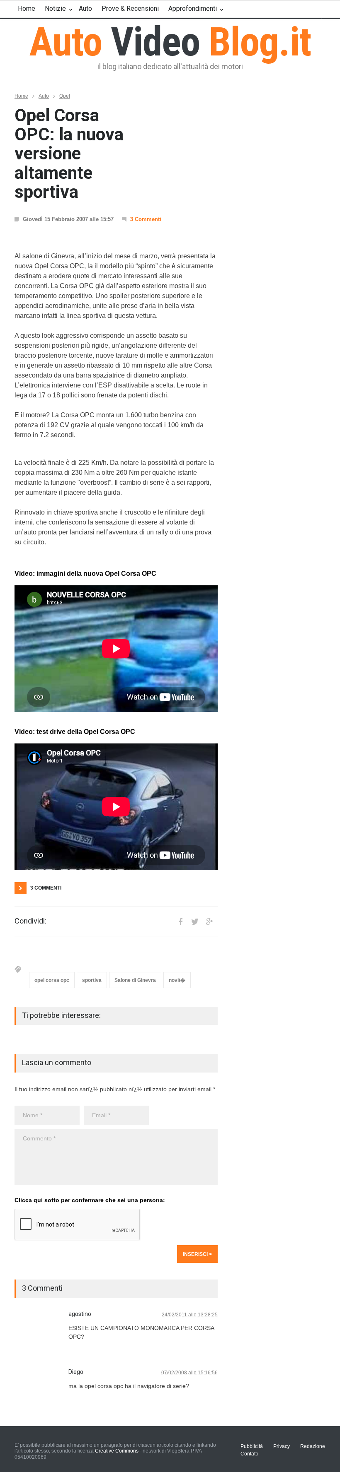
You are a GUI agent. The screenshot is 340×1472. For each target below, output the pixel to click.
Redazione (312, 1446)
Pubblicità (251, 1446)
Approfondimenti (192, 8)
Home (26, 8)
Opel (64, 96)
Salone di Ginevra (135, 980)
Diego (75, 1372)
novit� (177, 980)
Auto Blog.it (170, 42)
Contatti (249, 1454)
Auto (85, 8)
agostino (79, 1314)
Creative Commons (116, 1451)
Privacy (281, 1446)
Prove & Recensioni (130, 8)
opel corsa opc (51, 980)
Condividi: (30, 921)
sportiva (92, 980)
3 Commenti (145, 219)
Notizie (55, 8)
